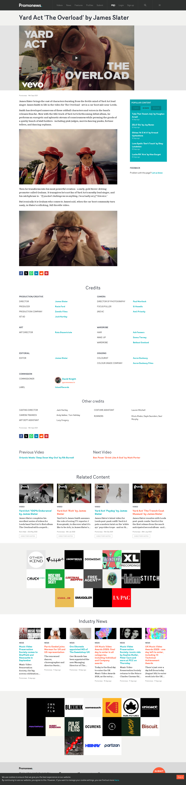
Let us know (157, 172)
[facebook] (21, 273)
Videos (60, 5)
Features (79, 5)
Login (121, 5)
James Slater (61, 301)
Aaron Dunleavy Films (143, 363)
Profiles (89, 5)
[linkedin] (36, 273)
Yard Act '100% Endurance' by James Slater (35, 512)
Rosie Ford (60, 306)
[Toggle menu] (160, 5)
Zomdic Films (61, 311)
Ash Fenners (138, 332)
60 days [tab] (156, 108)
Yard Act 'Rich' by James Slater (71, 512)
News (68, 5)
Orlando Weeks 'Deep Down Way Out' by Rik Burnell (46, 457)
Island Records (62, 387)
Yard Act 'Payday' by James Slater (111, 512)
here (117, 780)
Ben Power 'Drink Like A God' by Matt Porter (116, 457)
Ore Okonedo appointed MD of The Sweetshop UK (80, 649)
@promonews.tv (68, 382)
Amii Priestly (139, 311)
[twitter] (26, 273)
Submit (100, 5)
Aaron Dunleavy (140, 358)
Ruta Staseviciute (63, 332)
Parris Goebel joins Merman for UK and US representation (54, 649)
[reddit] (41, 273)
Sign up (130, 5)
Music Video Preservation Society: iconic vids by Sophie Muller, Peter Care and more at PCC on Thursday (130, 655)
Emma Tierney (140, 337)
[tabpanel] (148, 136)
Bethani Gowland (141, 342)
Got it (180, 777)
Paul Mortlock (139, 301)
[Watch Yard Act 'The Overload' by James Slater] (76, 58)
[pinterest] (46, 273)
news (21, 642)
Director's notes (28, 536)
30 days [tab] (146, 108)
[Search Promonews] (145, 5)
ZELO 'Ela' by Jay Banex (143, 124)
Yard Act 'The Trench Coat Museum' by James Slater (148, 512)
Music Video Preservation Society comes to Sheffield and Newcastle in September (28, 653)
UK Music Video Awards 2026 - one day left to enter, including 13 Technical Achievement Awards (155, 655)
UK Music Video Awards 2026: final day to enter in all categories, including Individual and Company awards (105, 655)
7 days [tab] (135, 108)
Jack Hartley (61, 316)
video (22, 506)
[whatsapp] (31, 273)
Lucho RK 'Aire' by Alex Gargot (146, 154)
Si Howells (138, 306)
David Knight (69, 378)
